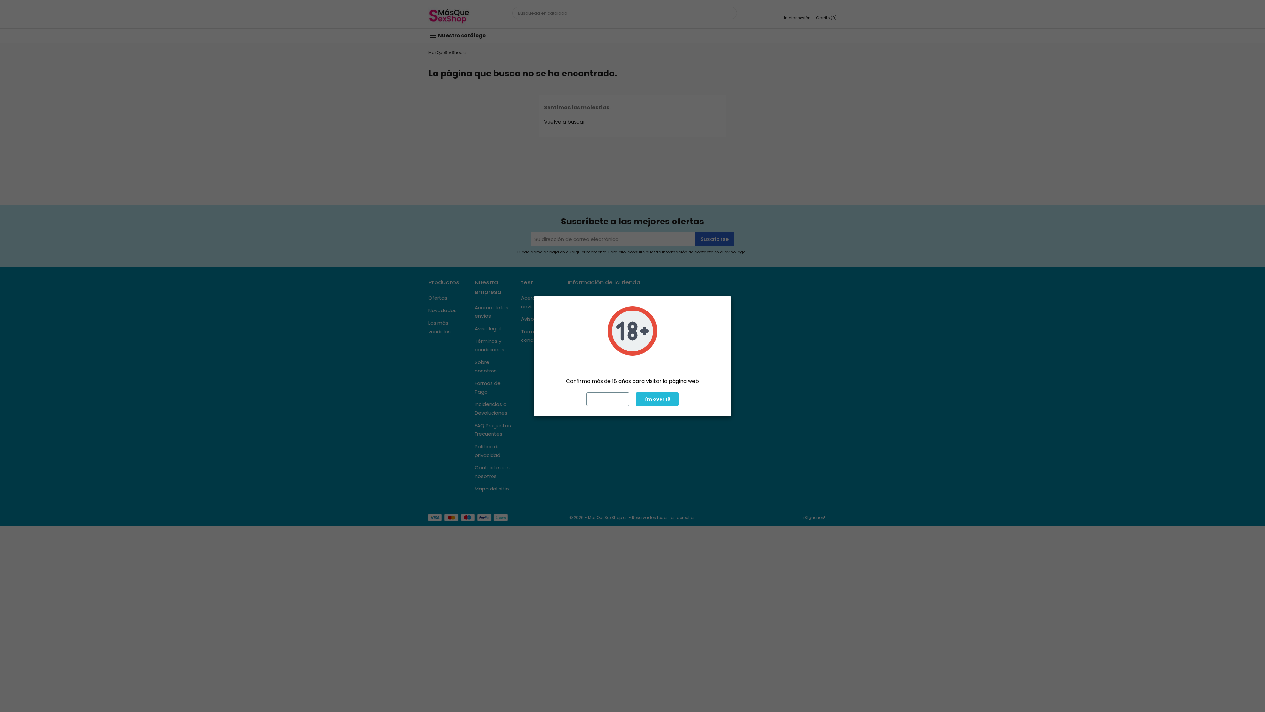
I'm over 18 (657, 399)
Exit (608, 399)
